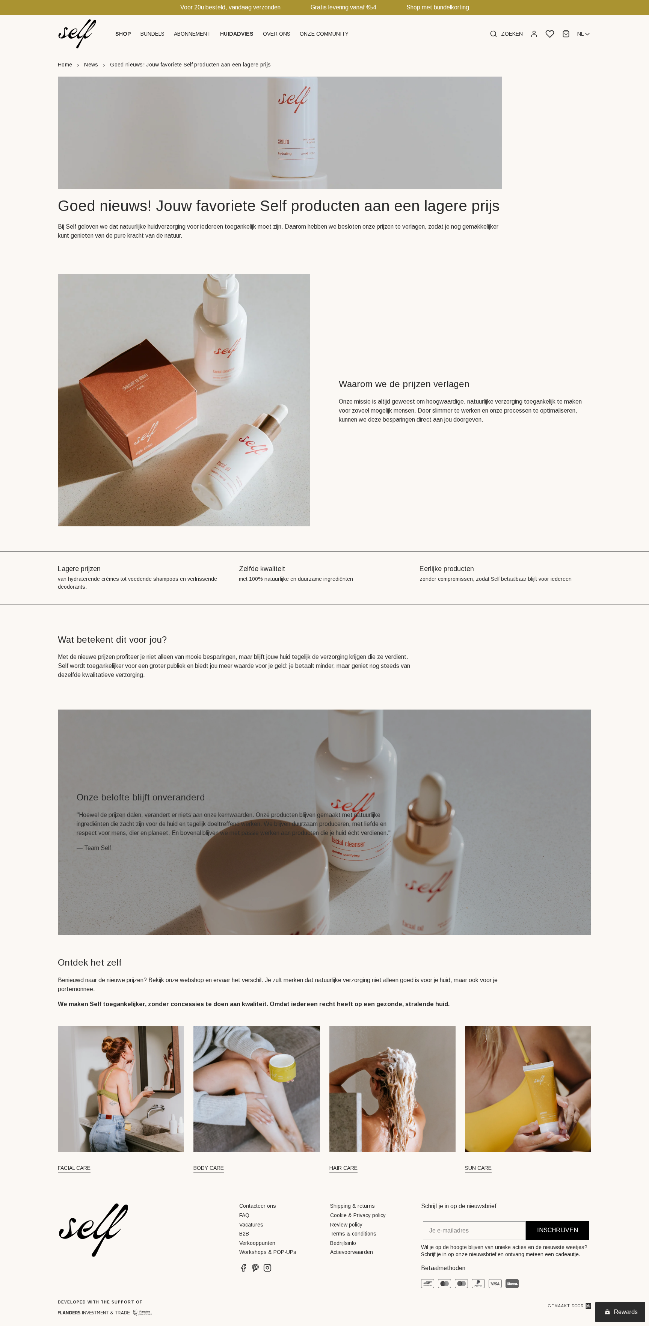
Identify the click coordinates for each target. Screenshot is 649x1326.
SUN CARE (478, 1168)
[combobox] (584, 34)
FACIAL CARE (74, 1168)
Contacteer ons (257, 1206)
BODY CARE (208, 1168)
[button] (124, 33)
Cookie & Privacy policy (358, 1215)
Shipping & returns (352, 1206)
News (91, 65)
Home (65, 65)
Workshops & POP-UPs (267, 1252)
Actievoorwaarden (351, 1252)
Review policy (346, 1225)
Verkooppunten (257, 1243)
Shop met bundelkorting (437, 7)
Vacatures (251, 1225)
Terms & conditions (353, 1234)
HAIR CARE (343, 1168)
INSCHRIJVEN (557, 1230)
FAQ (244, 1215)
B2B (244, 1234)
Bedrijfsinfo (343, 1243)
